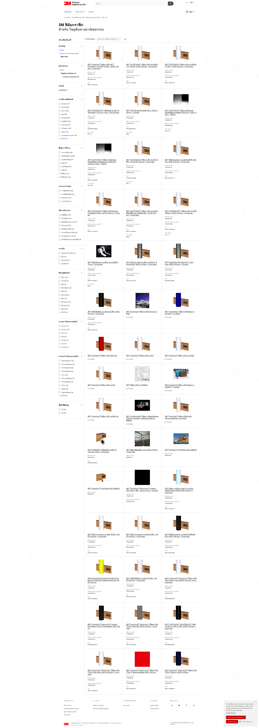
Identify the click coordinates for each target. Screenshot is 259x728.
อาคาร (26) (65, 111)
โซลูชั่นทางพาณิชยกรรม (107, 39)
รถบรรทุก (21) (65, 125)
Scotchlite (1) (63, 90)
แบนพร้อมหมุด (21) (67, 159)
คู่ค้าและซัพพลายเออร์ (70, 712)
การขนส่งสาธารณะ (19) (69, 135)
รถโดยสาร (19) (66, 128)
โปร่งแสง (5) (65, 260)
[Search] (171, 4)
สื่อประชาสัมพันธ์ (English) (101, 708)
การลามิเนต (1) (66, 201)
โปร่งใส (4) (64, 263)
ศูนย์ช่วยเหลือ (154, 705)
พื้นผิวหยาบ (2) (66, 177)
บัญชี (191, 12)
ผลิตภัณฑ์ (67, 12)
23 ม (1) (64, 343)
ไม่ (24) (63, 409)
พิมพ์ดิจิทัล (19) (66, 215)
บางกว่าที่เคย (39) (66, 152)
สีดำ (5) (63, 284)
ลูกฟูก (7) (64, 163)
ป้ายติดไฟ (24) (66, 121)
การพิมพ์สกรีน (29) (67, 191)
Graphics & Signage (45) (71, 77)
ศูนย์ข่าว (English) (98, 705)
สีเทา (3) (64, 298)
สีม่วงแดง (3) (65, 305)
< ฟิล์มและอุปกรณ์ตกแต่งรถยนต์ (69, 53)
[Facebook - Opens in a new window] (186, 705)
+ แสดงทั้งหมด (63, 138)
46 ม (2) (64, 336)
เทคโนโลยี (67, 715)
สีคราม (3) (64, 309)
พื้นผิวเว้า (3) (65, 173)
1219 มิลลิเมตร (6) (67, 368)
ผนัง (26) (64, 114)
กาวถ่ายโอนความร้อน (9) (69, 232)
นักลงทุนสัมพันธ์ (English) (71, 708)
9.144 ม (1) (65, 340)
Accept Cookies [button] (232, 722)
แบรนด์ (90, 12)
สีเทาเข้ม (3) (65, 295)
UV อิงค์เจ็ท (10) (66, 218)
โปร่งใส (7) (64, 281)
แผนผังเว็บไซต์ (154, 708)
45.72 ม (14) (65, 329)
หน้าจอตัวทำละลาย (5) (68, 236)
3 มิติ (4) (64, 170)
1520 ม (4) (64, 389)
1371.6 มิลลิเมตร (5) (67, 378)
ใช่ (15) (63, 413)
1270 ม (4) (64, 385)
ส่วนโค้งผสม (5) (66, 166)
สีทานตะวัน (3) (66, 302)
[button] (246, 721)
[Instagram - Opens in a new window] (193, 705)
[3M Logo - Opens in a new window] (75, 4)
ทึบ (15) (63, 257)
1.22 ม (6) (64, 375)
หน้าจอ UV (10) (66, 225)
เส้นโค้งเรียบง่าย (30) (68, 156)
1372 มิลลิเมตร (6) (67, 371)
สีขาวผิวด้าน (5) (66, 288)
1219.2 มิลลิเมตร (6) (67, 364)
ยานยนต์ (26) (65, 118)
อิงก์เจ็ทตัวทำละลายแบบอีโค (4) (71, 239)
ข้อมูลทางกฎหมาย (76, 723)
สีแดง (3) (64, 291)
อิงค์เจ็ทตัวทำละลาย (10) (69, 222)
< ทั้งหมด (61, 50)
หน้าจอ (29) (65, 107)
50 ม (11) (64, 333)
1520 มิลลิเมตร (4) (67, 392)
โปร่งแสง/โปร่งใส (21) (68, 253)
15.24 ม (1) (65, 347)
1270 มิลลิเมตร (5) (67, 382)
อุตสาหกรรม (79, 12)
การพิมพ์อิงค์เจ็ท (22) (67, 194)
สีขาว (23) (64, 277)
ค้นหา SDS (126, 705)
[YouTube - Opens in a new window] (179, 705)
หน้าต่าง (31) (65, 104)
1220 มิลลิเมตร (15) (67, 361)
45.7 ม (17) (65, 326)
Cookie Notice (231, 713)
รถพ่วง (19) (64, 132)
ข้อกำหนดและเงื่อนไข (103, 723)
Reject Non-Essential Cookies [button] (236, 717)
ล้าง (125, 39)
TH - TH (188, 2)
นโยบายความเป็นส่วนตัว (89, 723)
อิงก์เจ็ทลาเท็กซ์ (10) (67, 229)
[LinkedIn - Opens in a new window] (171, 705)
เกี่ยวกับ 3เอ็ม (67, 705)
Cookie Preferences (115, 723)
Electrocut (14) (66, 198)
